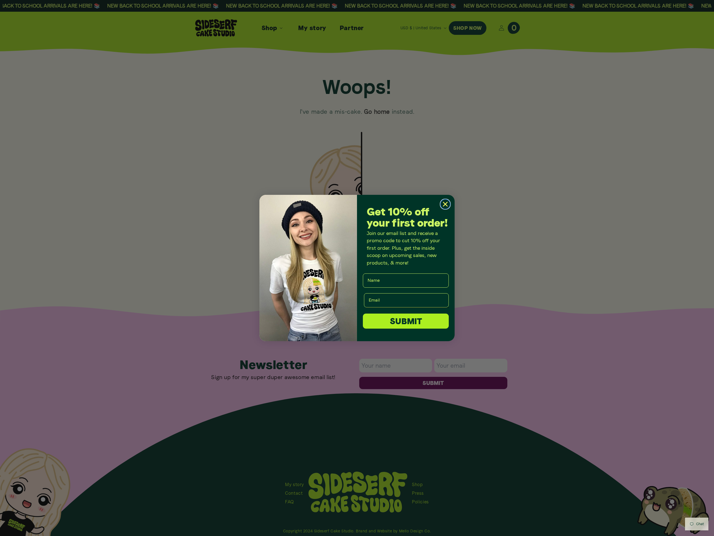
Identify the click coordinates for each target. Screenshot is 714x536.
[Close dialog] (445, 204)
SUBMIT (406, 321)
